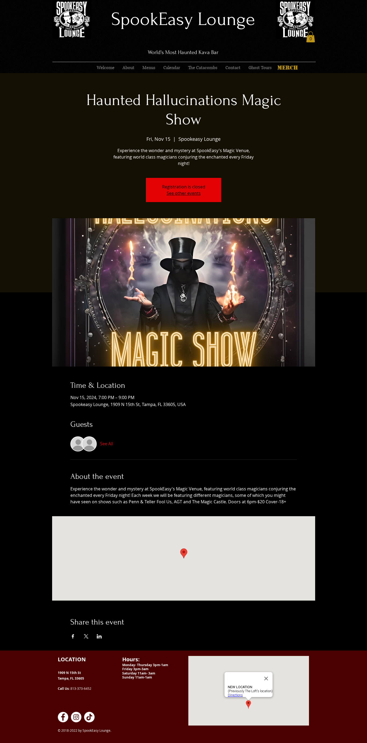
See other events (184, 193)
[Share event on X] (86, 636)
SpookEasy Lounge (183, 19)
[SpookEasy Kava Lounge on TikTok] (89, 717)
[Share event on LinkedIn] (99, 636)
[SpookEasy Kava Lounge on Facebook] (63, 717)
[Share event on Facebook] (72, 636)
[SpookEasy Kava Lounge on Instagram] (76, 717)
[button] (310, 36)
